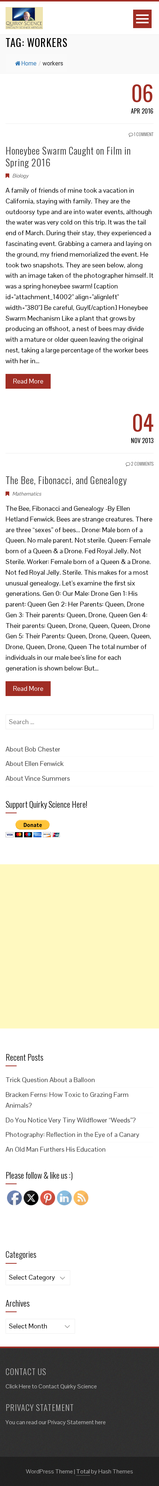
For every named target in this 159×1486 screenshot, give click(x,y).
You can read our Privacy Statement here (56, 1422)
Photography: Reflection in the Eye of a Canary (72, 1134)
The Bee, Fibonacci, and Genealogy (66, 480)
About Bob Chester (33, 749)
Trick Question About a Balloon (50, 1079)
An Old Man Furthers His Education (56, 1149)
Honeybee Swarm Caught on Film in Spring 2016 (68, 156)
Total (83, 1471)
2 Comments (141, 463)
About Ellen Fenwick (35, 763)
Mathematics (26, 493)
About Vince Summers (38, 778)
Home (29, 63)
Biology (20, 175)
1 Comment (143, 134)
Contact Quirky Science (67, 1386)
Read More (28, 381)
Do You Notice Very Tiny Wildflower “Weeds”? (71, 1120)
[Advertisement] (79, 946)
